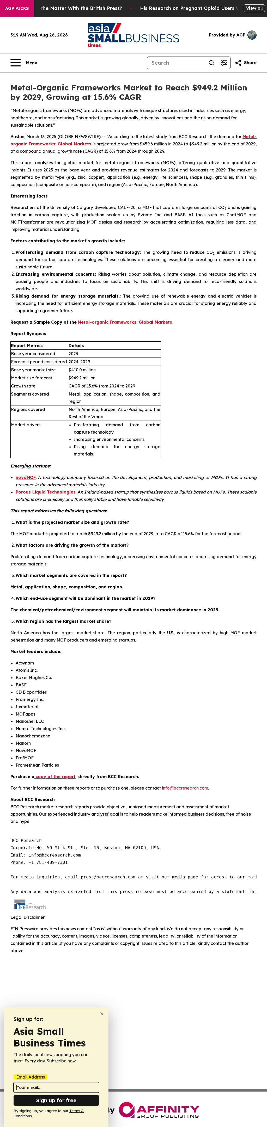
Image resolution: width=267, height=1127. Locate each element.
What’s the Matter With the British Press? (72, 8)
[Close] (101, 1013)
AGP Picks (17, 8)
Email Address (30, 1077)
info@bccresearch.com (185, 788)
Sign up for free (56, 1100)
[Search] (211, 63)
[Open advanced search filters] (224, 63)
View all (254, 8)
